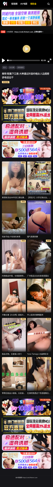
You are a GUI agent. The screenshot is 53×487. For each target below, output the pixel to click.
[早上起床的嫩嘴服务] (39, 295)
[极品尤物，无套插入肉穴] (14, 335)
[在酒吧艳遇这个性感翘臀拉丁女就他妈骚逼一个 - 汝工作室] (39, 374)
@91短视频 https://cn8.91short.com (26, 477)
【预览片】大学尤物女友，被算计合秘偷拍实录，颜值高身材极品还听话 (39, 197)
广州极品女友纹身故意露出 (38, 276)
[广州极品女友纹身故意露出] (39, 256)
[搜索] (49, 3)
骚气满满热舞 (32, 236)
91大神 (12, 67)
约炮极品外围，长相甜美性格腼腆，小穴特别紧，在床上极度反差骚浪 (14, 276)
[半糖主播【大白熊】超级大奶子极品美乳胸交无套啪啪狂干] (14, 295)
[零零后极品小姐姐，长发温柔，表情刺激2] (14, 374)
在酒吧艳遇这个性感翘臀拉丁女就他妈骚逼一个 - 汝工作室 (39, 393)
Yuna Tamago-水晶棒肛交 (37, 354)
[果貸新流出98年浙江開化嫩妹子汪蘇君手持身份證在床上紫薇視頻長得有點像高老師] (14, 178)
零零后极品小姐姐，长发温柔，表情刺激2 (14, 393)
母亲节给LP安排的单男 (11, 236)
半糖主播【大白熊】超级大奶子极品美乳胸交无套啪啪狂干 (14, 315)
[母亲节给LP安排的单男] (14, 217)
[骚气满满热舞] (39, 217)
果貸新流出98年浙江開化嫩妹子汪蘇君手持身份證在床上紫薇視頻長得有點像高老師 (14, 197)
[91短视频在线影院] (5, 4)
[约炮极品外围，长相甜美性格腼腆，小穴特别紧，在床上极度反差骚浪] (14, 256)
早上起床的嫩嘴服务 (35, 315)
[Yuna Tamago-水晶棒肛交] (39, 335)
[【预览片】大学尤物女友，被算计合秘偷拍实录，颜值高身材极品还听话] (39, 178)
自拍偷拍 (20, 67)
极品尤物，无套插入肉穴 (12, 354)
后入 (4, 67)
